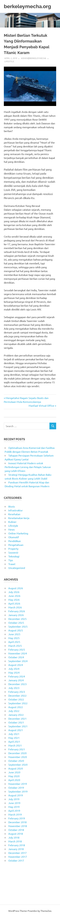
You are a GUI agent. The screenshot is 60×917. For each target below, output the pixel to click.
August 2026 (15, 588)
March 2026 (15, 607)
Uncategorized (16, 567)
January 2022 (16, 714)
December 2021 (17, 718)
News (11, 529)
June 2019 (14, 802)
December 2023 (17, 684)
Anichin (8, 887)
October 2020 (16, 760)
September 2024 (18, 661)
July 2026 (13, 591)
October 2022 (16, 699)
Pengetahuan (15, 544)
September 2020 (18, 764)
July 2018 (13, 837)
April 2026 (14, 603)
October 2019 (16, 787)
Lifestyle (9, 61)
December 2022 (17, 695)
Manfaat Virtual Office (41, 405)
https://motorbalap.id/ (16, 891)
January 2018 (16, 849)
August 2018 (15, 833)
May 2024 (14, 672)
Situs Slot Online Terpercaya (20, 879)
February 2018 (16, 845)
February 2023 (16, 691)
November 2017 (17, 856)
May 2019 (14, 806)
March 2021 (15, 745)
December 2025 (17, 618)
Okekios (8, 895)
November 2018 (17, 825)
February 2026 (16, 611)
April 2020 (14, 779)
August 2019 (15, 795)
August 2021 (15, 730)
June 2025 (14, 634)
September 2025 (18, 626)
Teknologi (13, 556)
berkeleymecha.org (27, 6)
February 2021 (16, 749)
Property (13, 548)
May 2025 (14, 638)
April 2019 (14, 810)
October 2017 (16, 860)
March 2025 (15, 645)
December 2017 (17, 852)
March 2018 (15, 841)
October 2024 (16, 657)
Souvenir (13, 552)
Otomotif (13, 537)
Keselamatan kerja (18, 517)
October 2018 (16, 829)
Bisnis (11, 506)
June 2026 (14, 595)
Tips (10, 560)
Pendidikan (14, 540)
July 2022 (13, 710)
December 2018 (17, 822)
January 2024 (16, 680)
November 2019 (17, 783)
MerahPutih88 (12, 875)
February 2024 (16, 676)
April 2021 (14, 741)
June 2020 (14, 772)
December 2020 (17, 753)
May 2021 (14, 737)
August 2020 (15, 768)
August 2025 (15, 630)
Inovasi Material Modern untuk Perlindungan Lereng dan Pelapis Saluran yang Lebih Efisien (28, 466)
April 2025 (14, 641)
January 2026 (16, 615)
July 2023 (13, 687)
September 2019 (18, 791)
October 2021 (16, 722)
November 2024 (17, 653)
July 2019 (13, 799)
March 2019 (15, 814)
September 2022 (18, 703)
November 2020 (17, 756)
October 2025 (16, 622)
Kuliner (12, 521)
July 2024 (13, 668)
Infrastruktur (15, 510)
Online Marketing (18, 533)
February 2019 (16, 818)
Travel (11, 564)
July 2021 (13, 733)
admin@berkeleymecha (33, 58)
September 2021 (18, 726)
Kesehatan (14, 514)
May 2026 (14, 599)
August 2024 (15, 664)
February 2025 (16, 649)
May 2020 (14, 776)
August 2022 (15, 707)
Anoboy (8, 872)
